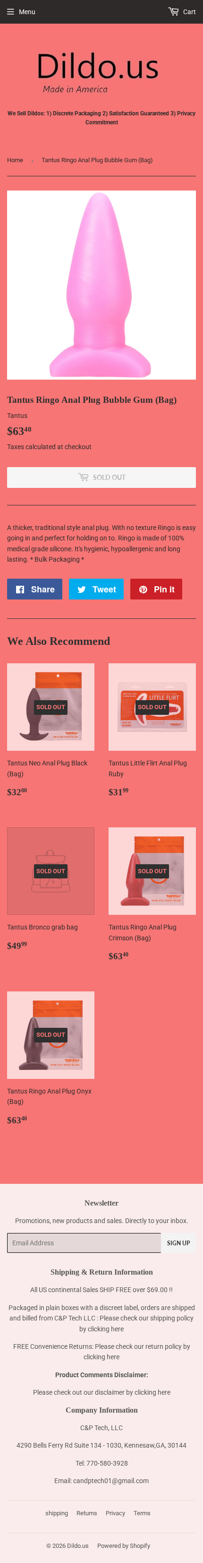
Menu (27, 12)
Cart (189, 12)
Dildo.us (78, 1545)
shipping (56, 1513)
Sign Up (178, 1243)
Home (15, 160)
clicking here (106, 1329)
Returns (86, 1513)
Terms (142, 1513)
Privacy (115, 1513)
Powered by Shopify (123, 1545)
